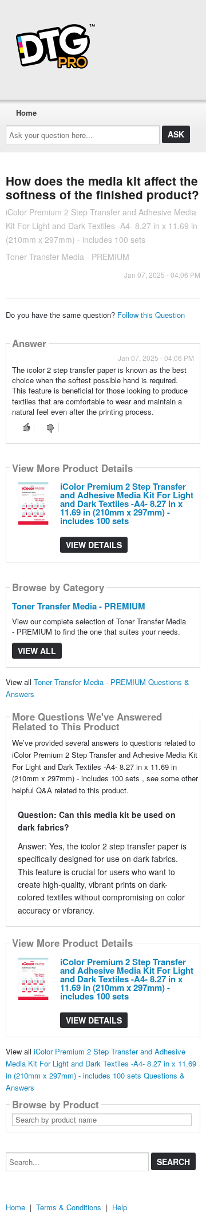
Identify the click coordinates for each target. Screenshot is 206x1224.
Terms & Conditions (68, 1207)
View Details (94, 544)
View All (37, 650)
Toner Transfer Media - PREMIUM (78, 606)
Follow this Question (151, 314)
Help (119, 1207)
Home (26, 112)
